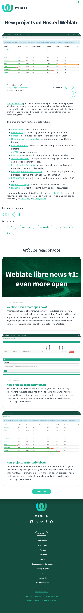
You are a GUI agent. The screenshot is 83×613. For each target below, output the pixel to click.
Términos (29, 601)
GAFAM (14, 152)
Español (40, 533)
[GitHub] (51, 521)
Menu (78, 8)
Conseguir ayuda (42, 568)
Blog (9, 87)
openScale (16, 155)
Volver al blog (41, 491)
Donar (42, 559)
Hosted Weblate (15, 103)
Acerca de (43, 578)
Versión (10, 227)
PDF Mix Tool (17, 178)
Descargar (42, 545)
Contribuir (42, 554)
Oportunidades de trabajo (42, 564)
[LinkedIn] (31, 521)
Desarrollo (44, 227)
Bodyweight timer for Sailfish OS (26, 171)
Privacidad (37, 601)
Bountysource (39, 198)
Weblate (22, 8)
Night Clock (17, 187)
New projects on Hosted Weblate (26, 385)
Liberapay (25, 198)
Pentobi (15, 135)
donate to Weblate (56, 193)
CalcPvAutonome (19, 145)
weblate (41, 515)
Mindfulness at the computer (25, 139)
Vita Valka (53, 601)
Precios (43, 550)
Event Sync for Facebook (23, 165)
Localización (64, 227)
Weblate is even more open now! (27, 307)
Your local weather (20, 158)
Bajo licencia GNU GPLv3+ (50, 596)
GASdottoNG (17, 132)
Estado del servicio (41, 592)
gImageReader (18, 129)
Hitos (9, 233)
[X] (36, 521)
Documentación (42, 582)
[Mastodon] (41, 521)
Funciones (26, 227)
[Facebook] (46, 521)
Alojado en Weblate (20, 87)
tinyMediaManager (20, 184)
